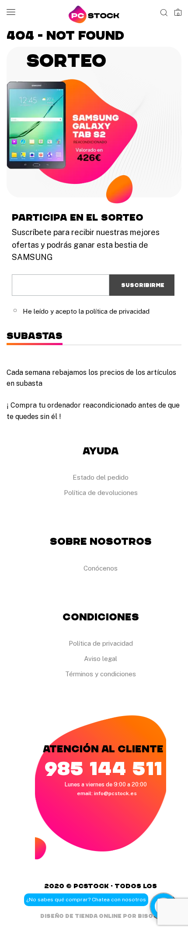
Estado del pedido (101, 477)
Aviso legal (100, 658)
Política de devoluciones (101, 492)
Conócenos (101, 568)
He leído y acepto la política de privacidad (86, 311)
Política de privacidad (101, 643)
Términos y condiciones (100, 674)
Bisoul (149, 916)
